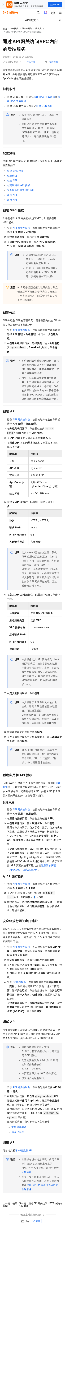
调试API (12, 195)
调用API (12, 199)
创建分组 (12, 175)
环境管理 (27, 1172)
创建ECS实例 (44, 106)
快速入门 (39, 28)
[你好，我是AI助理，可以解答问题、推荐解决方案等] (45, 12)
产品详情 (31, 61)
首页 (5, 28)
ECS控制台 (19, 982)
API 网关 (14, 28)
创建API (12, 180)
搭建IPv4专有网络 (44, 97)
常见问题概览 (18, 1127)
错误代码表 (17, 1132)
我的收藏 (53, 61)
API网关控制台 (21, 228)
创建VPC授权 (15, 170)
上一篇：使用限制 (10, 1205)
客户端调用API (23, 1150)
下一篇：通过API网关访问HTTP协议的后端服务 (40, 1205)
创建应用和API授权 (18, 185)
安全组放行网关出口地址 (20, 190)
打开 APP (54, 4)
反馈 (38, 1220)
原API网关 (27, 28)
